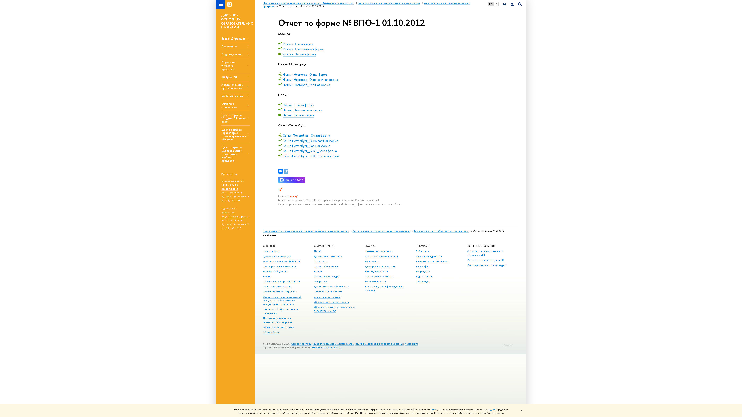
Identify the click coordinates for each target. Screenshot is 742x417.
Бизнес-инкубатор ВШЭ (327, 296)
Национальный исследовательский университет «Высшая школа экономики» (306, 230)
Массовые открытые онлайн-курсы (487, 265)
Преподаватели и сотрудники (279, 266)
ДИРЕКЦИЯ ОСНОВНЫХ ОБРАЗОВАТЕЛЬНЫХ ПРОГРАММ (237, 21)
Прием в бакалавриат (326, 266)
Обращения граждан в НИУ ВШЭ (281, 281)
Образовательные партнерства (331, 301)
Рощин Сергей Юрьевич (235, 216)
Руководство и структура (277, 256)
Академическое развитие (379, 276)
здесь (434, 409)
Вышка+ (318, 271)
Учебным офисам (232, 96)
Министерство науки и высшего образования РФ (485, 253)
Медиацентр (423, 271)
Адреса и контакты (301, 343)
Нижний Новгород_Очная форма (305, 74)
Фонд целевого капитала (277, 286)
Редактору (508, 345)
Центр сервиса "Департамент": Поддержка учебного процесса (231, 153)
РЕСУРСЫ (422, 246)
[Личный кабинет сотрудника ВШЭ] (512, 4)
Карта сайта (411, 343)
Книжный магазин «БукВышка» (432, 261)
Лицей (317, 251)
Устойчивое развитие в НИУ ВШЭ (281, 261)
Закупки (267, 276)
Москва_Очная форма (298, 44)
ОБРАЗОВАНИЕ (324, 246)
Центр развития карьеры (328, 291)
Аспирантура (321, 281)
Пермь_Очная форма (298, 105)
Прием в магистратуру (326, 276)
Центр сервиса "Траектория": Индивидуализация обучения (233, 134)
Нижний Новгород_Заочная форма (306, 85)
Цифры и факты (271, 251)
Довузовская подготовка (328, 256)
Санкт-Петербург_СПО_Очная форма (310, 151)
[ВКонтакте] (280, 171)
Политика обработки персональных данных (379, 343)
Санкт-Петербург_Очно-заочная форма (310, 141)
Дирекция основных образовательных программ (441, 230)
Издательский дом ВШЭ (429, 256)
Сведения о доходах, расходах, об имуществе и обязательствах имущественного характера (282, 300)
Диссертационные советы (380, 266)
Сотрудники (229, 46)
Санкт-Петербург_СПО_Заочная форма (311, 156)
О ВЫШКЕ (270, 246)
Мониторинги (372, 261)
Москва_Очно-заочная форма (303, 49)
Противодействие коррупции (279, 291)
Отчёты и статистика (229, 105)
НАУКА (370, 246)
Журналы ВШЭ (424, 276)
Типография (422, 266)
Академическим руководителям (232, 86)
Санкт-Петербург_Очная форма (306, 135)
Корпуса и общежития (275, 271)
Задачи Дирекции (233, 38)
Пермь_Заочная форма (298, 115)
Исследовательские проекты (381, 256)
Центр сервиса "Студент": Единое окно (233, 118)
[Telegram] (286, 171)
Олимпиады (320, 261)
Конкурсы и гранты (375, 281)
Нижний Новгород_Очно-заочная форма (310, 79)
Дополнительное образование (331, 286)
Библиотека (422, 251)
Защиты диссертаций (376, 271)
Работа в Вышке (271, 332)
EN (496, 4)
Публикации (422, 281)
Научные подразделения (378, 251)
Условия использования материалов (333, 343)
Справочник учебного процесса (229, 65)
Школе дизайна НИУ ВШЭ (326, 347)
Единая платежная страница (278, 327)
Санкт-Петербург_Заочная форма (306, 146)
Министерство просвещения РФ (485, 260)
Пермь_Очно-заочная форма (302, 110)
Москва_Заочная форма (299, 54)
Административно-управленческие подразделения (381, 230)
